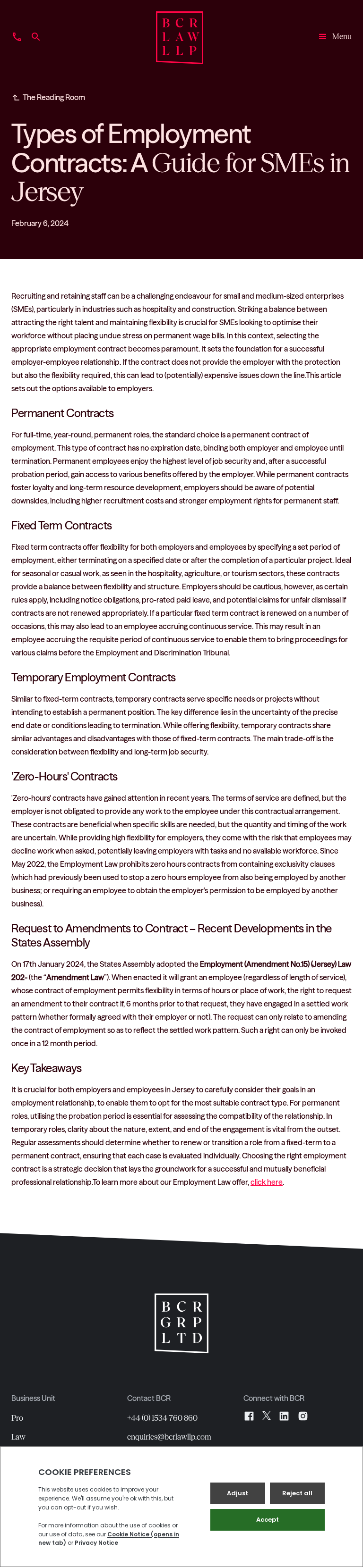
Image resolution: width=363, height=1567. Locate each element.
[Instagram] (303, 1416)
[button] (334, 37)
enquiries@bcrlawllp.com (169, 1436)
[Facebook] (249, 1416)
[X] (266, 1416)
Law (18, 1436)
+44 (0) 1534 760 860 (162, 1418)
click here (267, 1182)
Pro (17, 1418)
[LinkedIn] (284, 1416)
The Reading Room (54, 97)
